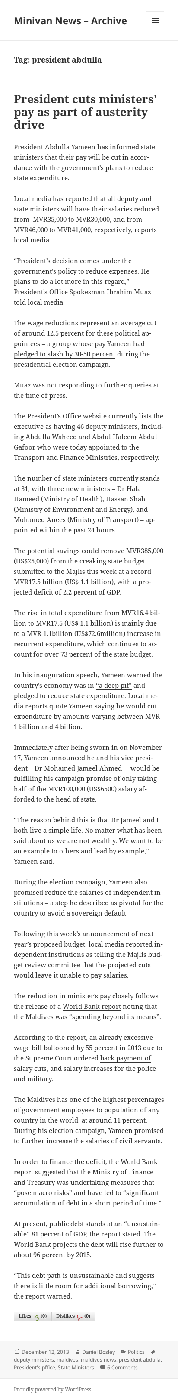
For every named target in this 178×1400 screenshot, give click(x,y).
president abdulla (140, 1359)
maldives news (98, 1359)
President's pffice (34, 1367)
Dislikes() (73, 1315)
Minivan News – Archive (70, 20)
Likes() (33, 1315)
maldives (67, 1359)
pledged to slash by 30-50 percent (64, 353)
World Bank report (92, 1006)
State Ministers (76, 1367)
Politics (136, 1352)
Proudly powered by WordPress (52, 1389)
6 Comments (122, 1367)
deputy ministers (34, 1359)
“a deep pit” (114, 685)
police (146, 1068)
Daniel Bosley (98, 1352)
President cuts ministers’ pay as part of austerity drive (85, 111)
